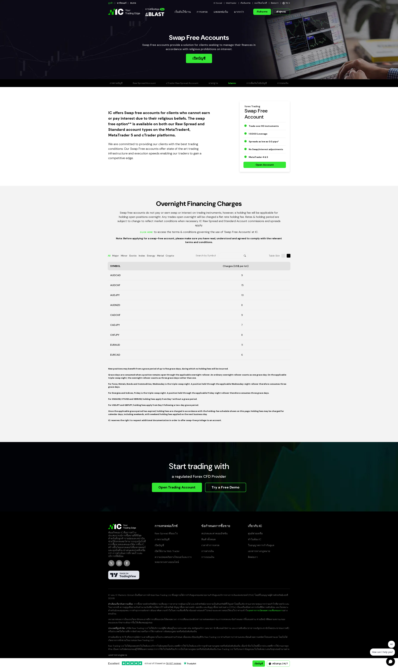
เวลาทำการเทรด (210, 545)
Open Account (265, 164)
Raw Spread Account (144, 83)
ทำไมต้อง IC (254, 539)
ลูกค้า (110, 3)
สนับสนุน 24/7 (280, 663)
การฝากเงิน (207, 551)
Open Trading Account (176, 487)
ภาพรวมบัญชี (116, 83)
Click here (146, 232)
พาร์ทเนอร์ (121, 3)
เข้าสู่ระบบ (281, 11)
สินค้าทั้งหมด (208, 539)
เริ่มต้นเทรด (245, 3)
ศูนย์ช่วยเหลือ (255, 533)
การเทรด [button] (202, 12)
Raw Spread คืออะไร (166, 533)
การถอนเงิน (282, 83)
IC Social (218, 3)
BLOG (133, 3)
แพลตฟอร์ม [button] (221, 12)
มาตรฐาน (213, 83)
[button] (286, 3)
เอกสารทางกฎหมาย (259, 551)
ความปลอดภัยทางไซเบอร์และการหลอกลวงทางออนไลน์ (173, 559)
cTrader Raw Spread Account (182, 83)
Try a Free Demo (226, 487)
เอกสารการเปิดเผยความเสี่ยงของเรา (265, 610)
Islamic (232, 83)
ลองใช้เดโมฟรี (260, 3)
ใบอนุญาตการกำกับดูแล (261, 545)
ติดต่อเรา (275, 3)
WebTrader (231, 3)
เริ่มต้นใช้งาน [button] (183, 12)
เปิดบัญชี (199, 58)
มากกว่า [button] (239, 12)
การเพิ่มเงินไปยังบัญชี (256, 83)
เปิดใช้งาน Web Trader (167, 551)
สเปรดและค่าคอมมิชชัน (214, 533)
